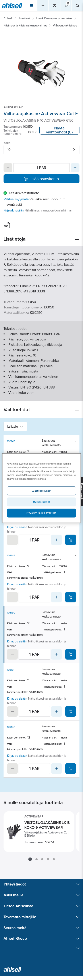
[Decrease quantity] (8, 167)
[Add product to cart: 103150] (70, 654)
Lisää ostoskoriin (44, 179)
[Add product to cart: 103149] (70, 597)
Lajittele (12, 426)
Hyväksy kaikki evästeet (41, 512)
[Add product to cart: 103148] (70, 540)
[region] (41, 488)
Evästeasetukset (42, 490)
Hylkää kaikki (41, 501)
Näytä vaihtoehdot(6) (59, 130)
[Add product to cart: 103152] (70, 768)
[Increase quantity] (75, 167)
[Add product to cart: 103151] (70, 711)
